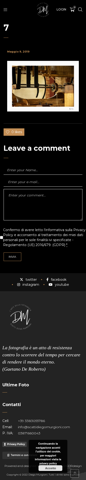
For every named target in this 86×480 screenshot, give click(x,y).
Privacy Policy (16, 444)
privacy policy (48, 463)
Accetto (50, 468)
